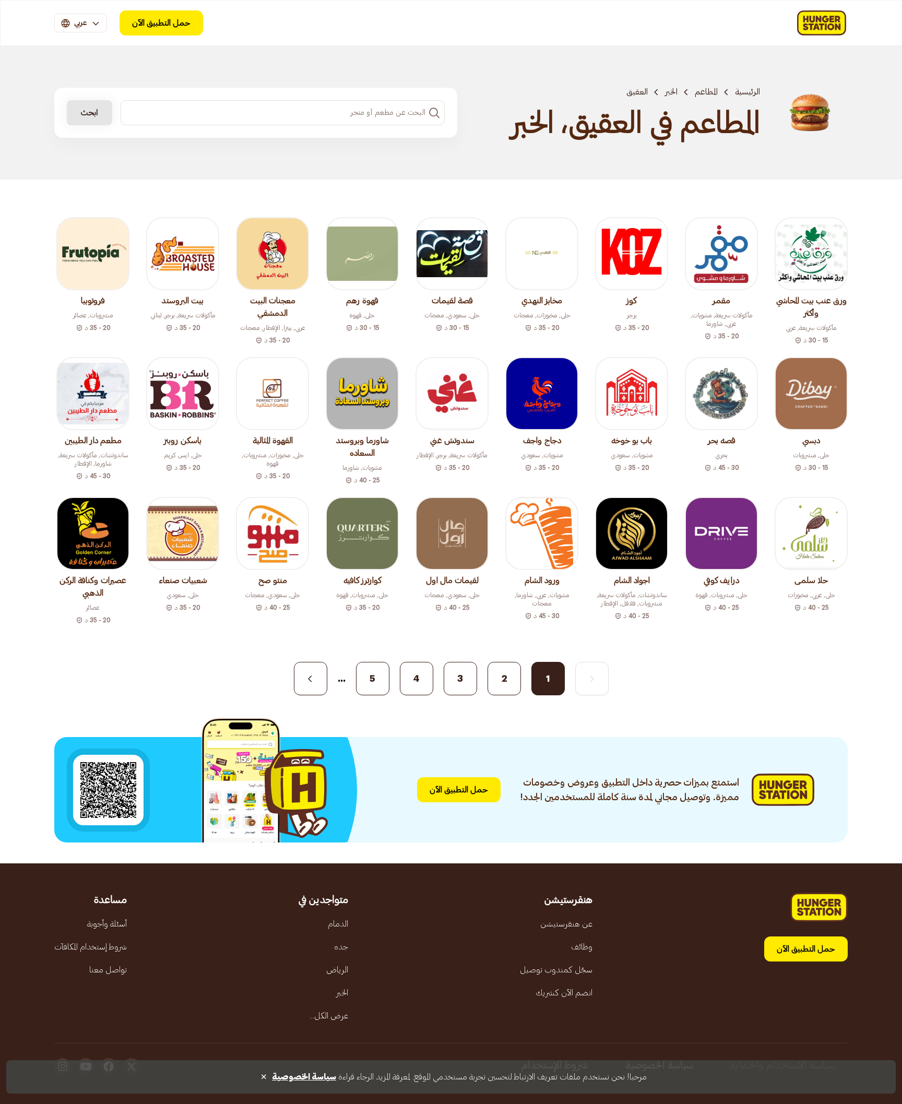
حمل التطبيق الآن (161, 23)
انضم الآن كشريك (564, 993)
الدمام (338, 924)
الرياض (337, 970)
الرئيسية (747, 92)
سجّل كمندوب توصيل (556, 970)
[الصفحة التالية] (310, 678)
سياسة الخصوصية (304, 1077)
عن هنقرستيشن (566, 924)
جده (341, 947)
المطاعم (706, 92)
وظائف (581, 947)
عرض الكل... (329, 1016)
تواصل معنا (108, 970)
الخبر (671, 92)
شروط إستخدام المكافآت (90, 947)
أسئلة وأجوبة (107, 924)
